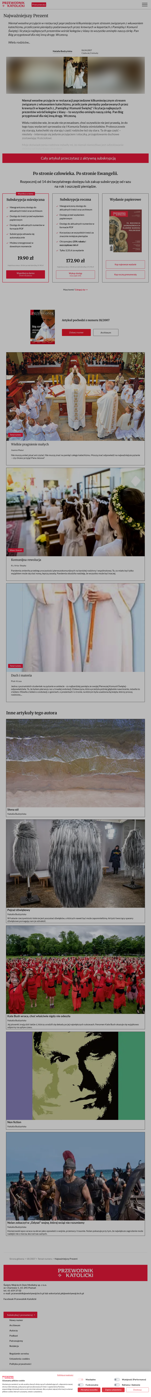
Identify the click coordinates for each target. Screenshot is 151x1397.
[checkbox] (81, 1379)
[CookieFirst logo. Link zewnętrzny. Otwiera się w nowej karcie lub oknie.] (8, 1377)
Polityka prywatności (65, 1375)
